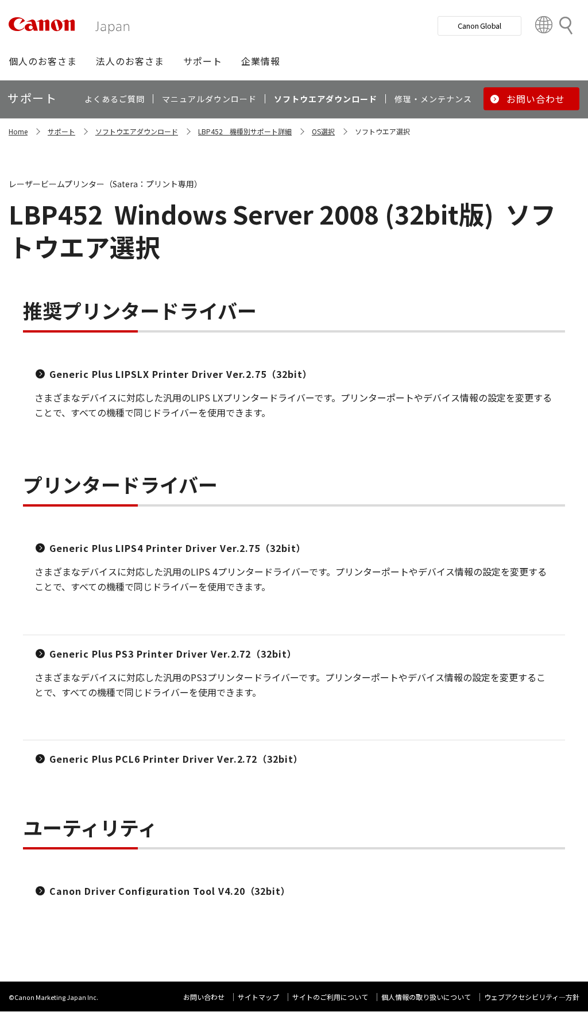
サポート (61, 131)
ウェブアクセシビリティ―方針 (531, 997)
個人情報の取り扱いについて (426, 997)
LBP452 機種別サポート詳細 (245, 131)
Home (18, 131)
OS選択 (323, 131)
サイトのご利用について (330, 997)
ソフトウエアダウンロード (136, 131)
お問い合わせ (204, 997)
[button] (43, 61)
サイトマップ (258, 997)
